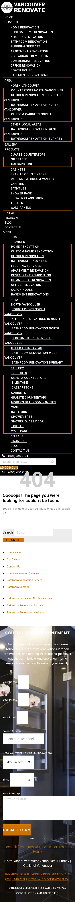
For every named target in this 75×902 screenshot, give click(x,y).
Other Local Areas (26, 124)
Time (6, 779)
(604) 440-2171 (15, 879)
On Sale (10, 213)
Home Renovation (25, 27)
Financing (12, 218)
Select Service (12, 731)
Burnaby (63, 861)
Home (9, 17)
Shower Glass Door (27, 198)
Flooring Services (26, 46)
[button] (37, 232)
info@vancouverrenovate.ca (48, 879)
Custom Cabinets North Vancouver (27, 117)
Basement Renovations (29, 75)
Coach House (21, 70)
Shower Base (21, 193)
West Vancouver (43, 861)
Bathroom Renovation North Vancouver (31, 107)
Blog (8, 222)
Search (52, 461)
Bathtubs (18, 188)
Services (11, 22)
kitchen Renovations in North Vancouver (32, 97)
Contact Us (13, 227)
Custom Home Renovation (32, 32)
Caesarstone (22, 164)
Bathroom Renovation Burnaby (37, 138)
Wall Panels (21, 207)
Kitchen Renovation (27, 37)
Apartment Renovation (29, 51)
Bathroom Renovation (29, 41)
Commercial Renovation (30, 61)
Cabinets (18, 169)
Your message (12, 793)
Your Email (10, 717)
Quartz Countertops (28, 154)
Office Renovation (26, 65)
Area (8, 80)
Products (12, 149)
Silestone (19, 159)
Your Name (10, 682)
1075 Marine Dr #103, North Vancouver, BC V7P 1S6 (37, 874)
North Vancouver (25, 85)
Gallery (11, 144)
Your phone (10, 700)
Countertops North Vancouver (37, 90)
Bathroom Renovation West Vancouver (30, 132)
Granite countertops (28, 174)
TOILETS (17, 203)
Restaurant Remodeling (31, 56)
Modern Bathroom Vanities (33, 179)
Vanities (17, 184)
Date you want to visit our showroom (27, 753)
